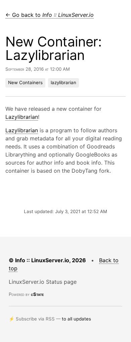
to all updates (76, 318)
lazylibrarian (63, 82)
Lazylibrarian (21, 116)
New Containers (25, 82)
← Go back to (49, 14)
